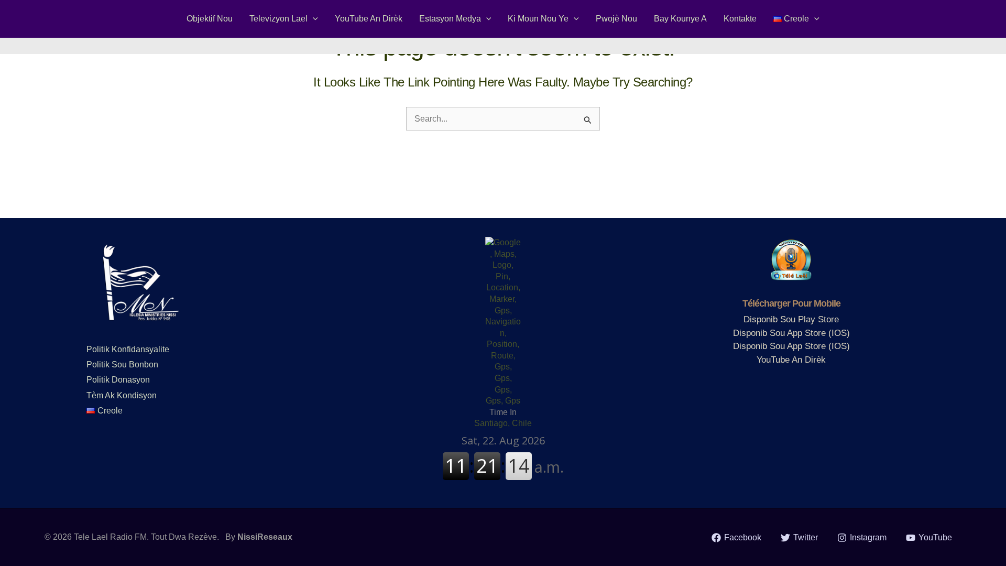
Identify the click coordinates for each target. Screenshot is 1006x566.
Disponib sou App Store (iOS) (791, 333)
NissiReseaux (264, 536)
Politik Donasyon (118, 379)
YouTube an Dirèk (791, 360)
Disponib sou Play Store (791, 319)
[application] (313, 19)
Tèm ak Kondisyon (121, 395)
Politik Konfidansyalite (127, 349)
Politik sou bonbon (122, 364)
